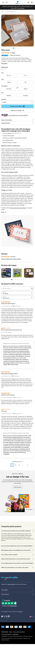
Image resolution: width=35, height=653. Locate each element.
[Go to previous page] (7, 465)
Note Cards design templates (18, 208)
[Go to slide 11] (21, 280)
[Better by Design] (20, 55)
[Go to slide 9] (19, 280)
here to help (11, 584)
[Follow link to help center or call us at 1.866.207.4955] (28, 2)
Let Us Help (4, 590)
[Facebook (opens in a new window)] (2, 617)
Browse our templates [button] (16, 106)
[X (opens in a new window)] (4, 617)
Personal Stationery (11, 11)
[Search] (31, 288)
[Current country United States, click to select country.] (31, 617)
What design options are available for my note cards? (15, 550)
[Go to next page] (27, 465)
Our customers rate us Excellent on (11, 611)
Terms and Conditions (6, 634)
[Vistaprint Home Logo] (17, 2)
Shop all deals (21, 8)
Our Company (5, 594)
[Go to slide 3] (17, 48)
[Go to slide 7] (17, 280)
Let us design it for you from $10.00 (18, 115)
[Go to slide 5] (21, 48)
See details (4, 63)
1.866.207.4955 (4, 631)
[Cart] (32, 2)
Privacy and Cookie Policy (19, 631)
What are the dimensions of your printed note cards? (15, 558)
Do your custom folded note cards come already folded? (16, 546)
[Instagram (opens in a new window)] (6, 617)
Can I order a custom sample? (9, 554)
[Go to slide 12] (23, 280)
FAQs (2, 212)
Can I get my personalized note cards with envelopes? (16, 530)
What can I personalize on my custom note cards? (14, 567)
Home (2, 11)
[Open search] (6, 2)
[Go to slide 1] (14, 48)
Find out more (17, 487)
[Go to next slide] (33, 30)
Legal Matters (15, 634)
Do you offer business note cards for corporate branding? (17, 563)
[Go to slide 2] (16, 48)
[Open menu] (3, 2)
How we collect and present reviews (11, 259)
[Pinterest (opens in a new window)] (9, 616)
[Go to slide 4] (19, 48)
